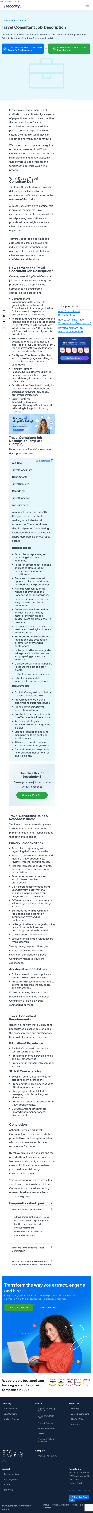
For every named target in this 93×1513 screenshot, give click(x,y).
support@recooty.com (80, 1490)
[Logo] (9, 1454)
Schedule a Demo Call (79, 1499)
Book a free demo (48, 1307)
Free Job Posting (45, 1423)
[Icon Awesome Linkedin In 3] (15, 1454)
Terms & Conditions (60, 1505)
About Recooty (11, 1408)
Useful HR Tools (78, 1419)
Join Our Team (10, 1414)
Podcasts (75, 1424)
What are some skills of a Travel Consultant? (28, 1249)
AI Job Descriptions (80, 1414)
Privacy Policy (78, 1505)
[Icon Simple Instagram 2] (4, 1460)
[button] (44, 460)
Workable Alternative (47, 1455)
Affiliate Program (11, 1419)
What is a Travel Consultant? (26, 1209)
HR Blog (75, 1408)
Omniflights (32, 250)
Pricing (41, 1433)
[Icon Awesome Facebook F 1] (4, 1454)
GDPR (7, 1484)
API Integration (11, 1479)
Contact (47, 1508)
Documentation (11, 1474)
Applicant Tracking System (46, 1409)
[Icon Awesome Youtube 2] (21, 1454)
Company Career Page (46, 1416)
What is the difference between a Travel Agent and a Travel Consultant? (31, 1263)
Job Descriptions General (15, 20)
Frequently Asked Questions (46, 1440)
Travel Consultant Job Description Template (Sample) (70, 331)
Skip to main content (9, 1)
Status (46, 1505)
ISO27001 (9, 1490)
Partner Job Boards (46, 1428)
